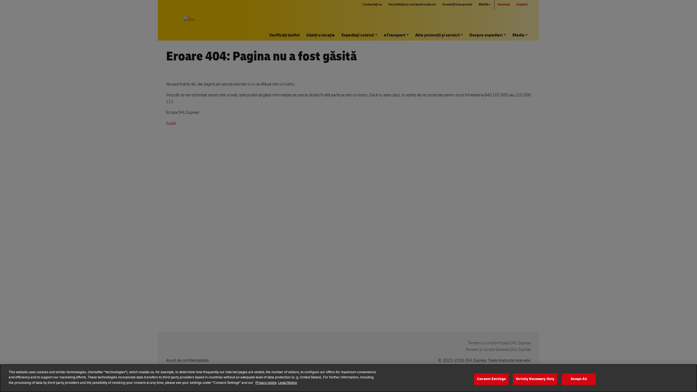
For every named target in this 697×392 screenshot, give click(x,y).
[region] (348, 378)
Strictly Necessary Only (535, 379)
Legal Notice (287, 383)
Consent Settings (491, 379)
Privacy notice (266, 383)
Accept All (579, 379)
